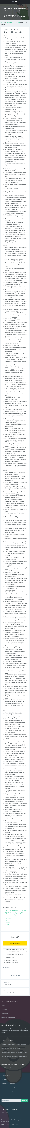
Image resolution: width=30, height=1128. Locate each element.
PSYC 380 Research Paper (8, 912)
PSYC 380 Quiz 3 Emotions (23, 912)
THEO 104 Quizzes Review (9, 1088)
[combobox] (15, 952)
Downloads (9, 22)
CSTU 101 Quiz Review (8, 1092)
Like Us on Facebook (9, 1017)
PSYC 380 (17, 22)
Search (3, 1005)
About (2, 1124)
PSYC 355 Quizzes (7, 1080)
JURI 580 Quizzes (6, 1075)
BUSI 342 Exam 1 (6, 1113)
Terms (7, 1124)
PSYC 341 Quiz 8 (6, 1068)
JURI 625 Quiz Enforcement (9, 1048)
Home (3, 22)
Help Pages (5, 1013)
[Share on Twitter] (11, 975)
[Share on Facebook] (13, 975)
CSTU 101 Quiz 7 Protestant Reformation (13, 1056)
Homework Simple (15, 8)
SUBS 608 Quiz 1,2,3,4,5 (8, 1084)
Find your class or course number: (15, 949)
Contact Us (4, 1009)
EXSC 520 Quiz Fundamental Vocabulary (12, 1052)
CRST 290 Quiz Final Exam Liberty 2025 (12, 1044)
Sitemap (17, 1124)
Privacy (12, 1124)
